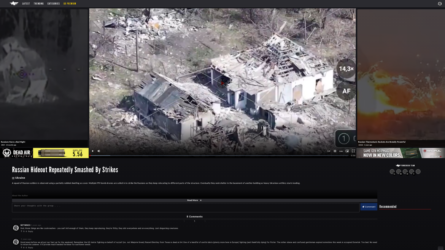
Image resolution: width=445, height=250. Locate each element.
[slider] (219, 155)
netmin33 (25, 225)
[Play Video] (222, 83)
